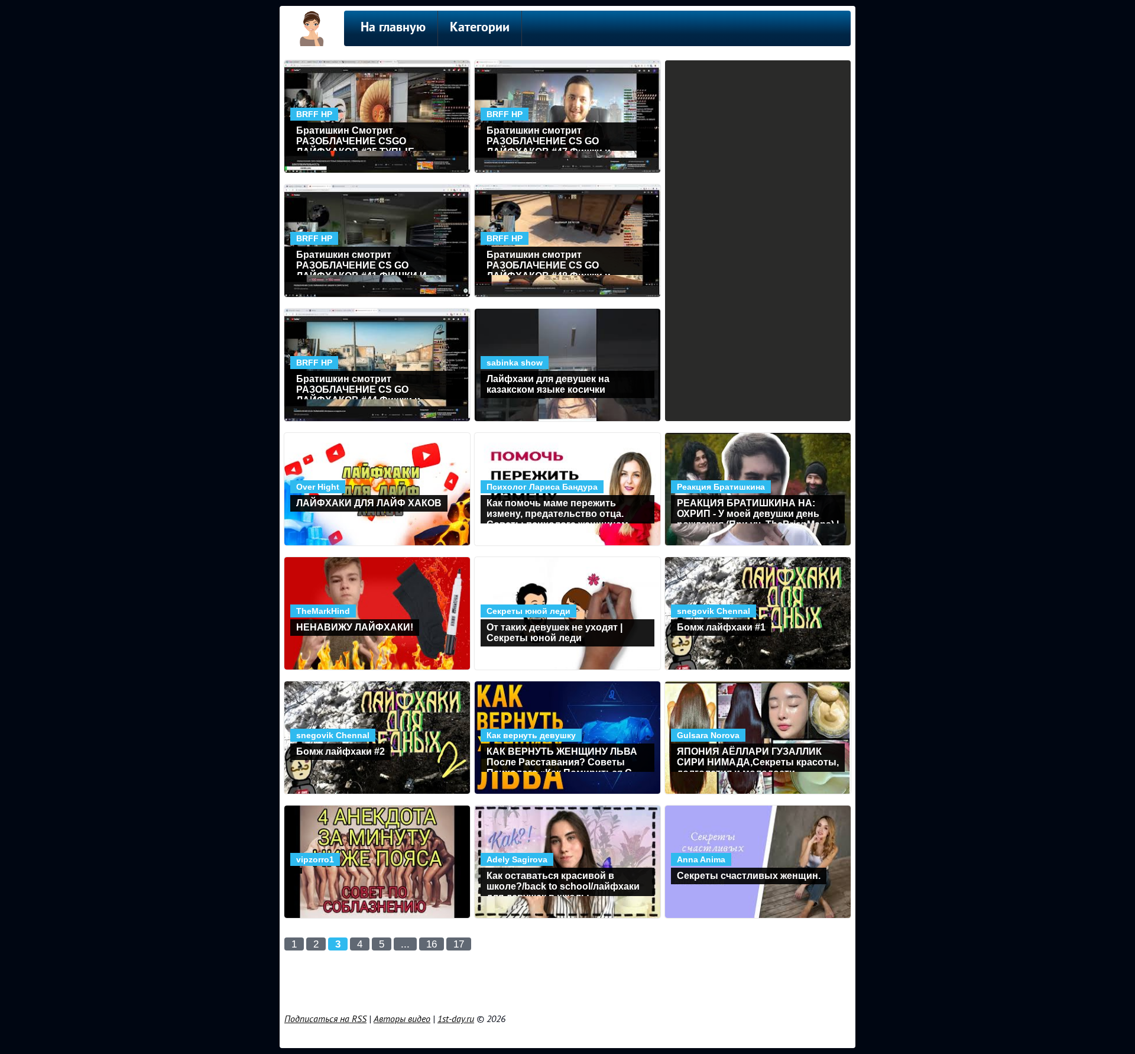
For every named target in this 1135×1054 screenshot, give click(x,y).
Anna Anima (701, 859)
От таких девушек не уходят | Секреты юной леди (554, 632)
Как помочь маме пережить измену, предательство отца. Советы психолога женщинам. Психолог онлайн (559, 510)
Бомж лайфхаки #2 (340, 751)
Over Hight (317, 487)
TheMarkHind (323, 611)
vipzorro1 (315, 859)
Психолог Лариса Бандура (542, 487)
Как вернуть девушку (531, 735)
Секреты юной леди (528, 611)
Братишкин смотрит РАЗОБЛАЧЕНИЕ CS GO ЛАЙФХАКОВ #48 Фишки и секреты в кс (549, 262)
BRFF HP (314, 114)
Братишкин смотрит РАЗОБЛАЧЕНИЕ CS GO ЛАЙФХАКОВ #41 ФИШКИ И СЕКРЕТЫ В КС (361, 262)
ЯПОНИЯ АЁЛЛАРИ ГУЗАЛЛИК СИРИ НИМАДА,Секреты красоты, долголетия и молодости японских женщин (758, 759)
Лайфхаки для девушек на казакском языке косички (548, 384)
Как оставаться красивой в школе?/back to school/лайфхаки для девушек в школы (563, 883)
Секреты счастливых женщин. (749, 876)
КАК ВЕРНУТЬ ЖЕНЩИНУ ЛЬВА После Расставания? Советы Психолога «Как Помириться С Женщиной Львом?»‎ (562, 759)
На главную (393, 28)
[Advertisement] (567, 980)
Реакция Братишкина (721, 487)
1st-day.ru (455, 1019)
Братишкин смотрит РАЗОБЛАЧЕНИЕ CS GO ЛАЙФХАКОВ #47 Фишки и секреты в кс (549, 138)
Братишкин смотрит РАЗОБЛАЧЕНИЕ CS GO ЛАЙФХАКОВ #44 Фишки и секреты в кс (358, 386)
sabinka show (515, 362)
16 (431, 944)
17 (458, 944)
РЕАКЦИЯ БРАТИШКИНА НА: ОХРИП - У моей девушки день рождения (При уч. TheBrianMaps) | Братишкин (758, 510)
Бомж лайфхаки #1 (721, 627)
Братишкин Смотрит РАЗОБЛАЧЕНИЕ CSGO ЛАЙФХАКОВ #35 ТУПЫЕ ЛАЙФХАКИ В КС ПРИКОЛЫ (362, 138)
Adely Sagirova (517, 859)
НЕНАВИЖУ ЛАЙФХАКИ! (354, 627)
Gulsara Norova (708, 735)
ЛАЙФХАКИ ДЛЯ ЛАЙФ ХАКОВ (369, 503)
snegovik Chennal (713, 611)
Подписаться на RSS (325, 1019)
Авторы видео (402, 1019)
